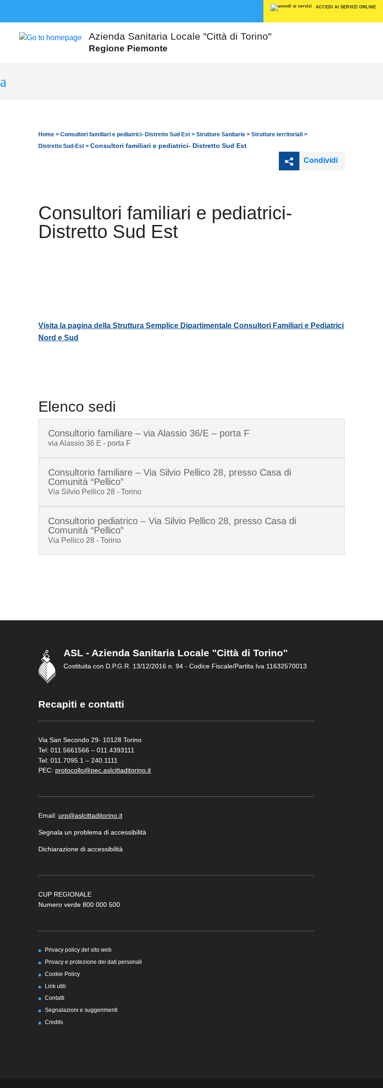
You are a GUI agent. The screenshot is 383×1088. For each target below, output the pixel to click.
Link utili (55, 986)
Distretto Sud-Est (61, 146)
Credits (54, 1022)
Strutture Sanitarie (220, 134)
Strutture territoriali (277, 134)
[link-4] (50, 37)
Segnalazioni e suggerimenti (81, 1010)
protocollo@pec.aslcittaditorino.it (103, 770)
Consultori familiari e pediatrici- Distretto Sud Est (125, 134)
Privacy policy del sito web (78, 950)
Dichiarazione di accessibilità (80, 849)
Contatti (54, 998)
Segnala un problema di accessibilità (92, 832)
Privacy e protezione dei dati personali (93, 962)
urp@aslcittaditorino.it (90, 815)
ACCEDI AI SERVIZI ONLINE (345, 7)
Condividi (320, 160)
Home (46, 134)
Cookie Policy (62, 974)
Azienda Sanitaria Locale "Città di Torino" (180, 36)
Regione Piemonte (128, 48)
